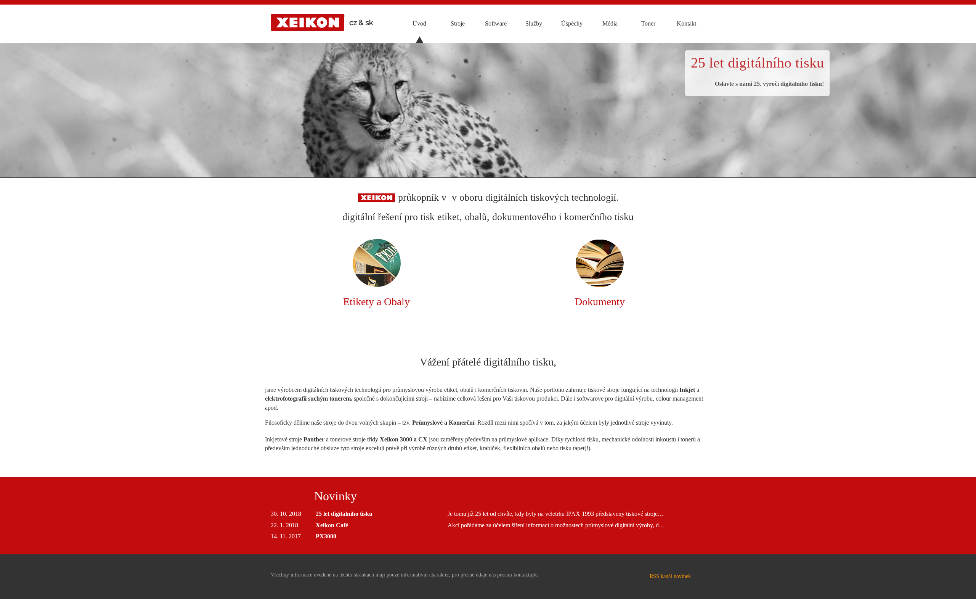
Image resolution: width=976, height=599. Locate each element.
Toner (648, 23)
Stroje (458, 23)
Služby (533, 23)
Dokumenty (600, 302)
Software (496, 23)
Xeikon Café (332, 525)
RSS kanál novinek (670, 576)
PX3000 (326, 536)
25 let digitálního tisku (757, 63)
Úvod (419, 23)
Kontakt (686, 23)
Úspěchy (572, 23)
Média (610, 23)
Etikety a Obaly (376, 302)
